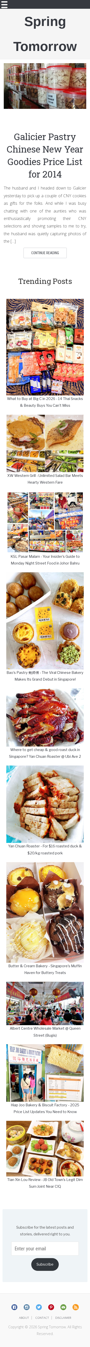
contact (42, 1318)
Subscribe (45, 1264)
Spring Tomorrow (45, 34)
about (24, 1318)
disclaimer (63, 1318)
